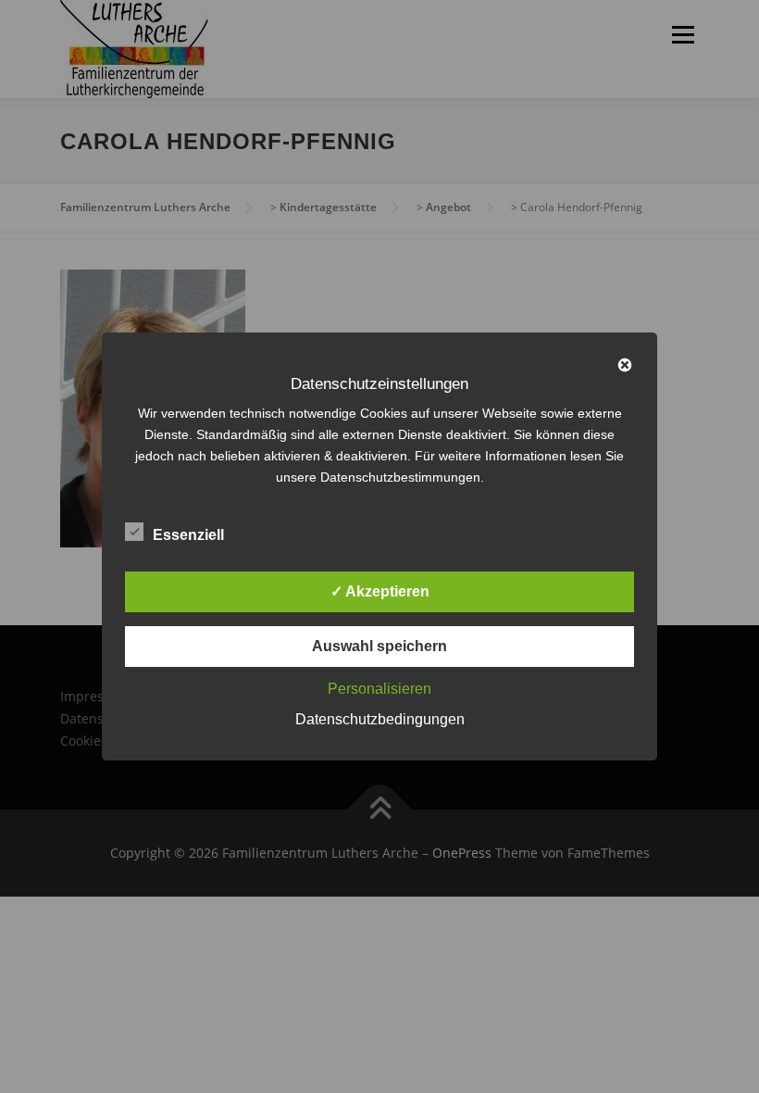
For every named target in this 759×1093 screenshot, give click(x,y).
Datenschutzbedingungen (380, 719)
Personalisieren (379, 689)
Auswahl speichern (379, 646)
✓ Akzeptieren (379, 591)
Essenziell (188, 535)
